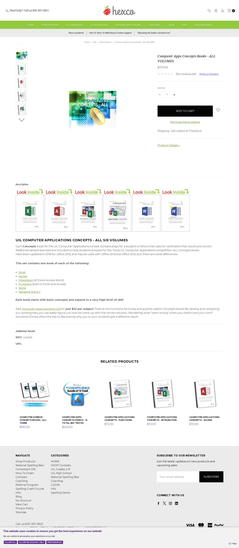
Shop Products (25, 461)
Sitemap (21, 512)
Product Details (168, 145)
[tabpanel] (35, 404)
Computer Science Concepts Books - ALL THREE (33, 420)
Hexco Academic (76, 32)
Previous (22, 44)
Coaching (154, 24)
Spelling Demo (203, 24)
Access (23, 276)
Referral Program (27, 484)
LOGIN (171, 24)
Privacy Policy (24, 508)
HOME (30, 24)
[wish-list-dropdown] (218, 109)
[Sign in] (222, 10)
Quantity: (161, 88)
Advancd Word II (29, 292)
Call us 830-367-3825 (29, 524)
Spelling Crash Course (30, 488)
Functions (25, 284)
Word (22, 288)
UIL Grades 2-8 (74, 24)
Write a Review (209, 74)
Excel (22, 272)
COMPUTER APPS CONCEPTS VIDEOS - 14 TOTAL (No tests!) (74, 420)
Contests (21, 477)
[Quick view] (48, 380)
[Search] (209, 10)
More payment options (185, 122)
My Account (23, 500)
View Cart (22, 504)
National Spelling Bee (128, 24)
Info (184, 24)
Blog (19, 496)
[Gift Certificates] (216, 10)
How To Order (25, 473)
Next (22, 120)
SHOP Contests (50, 24)
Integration (26, 280)
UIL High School (99, 24)
